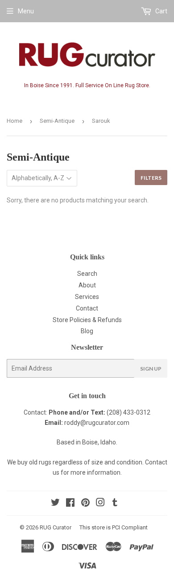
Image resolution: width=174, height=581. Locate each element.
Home (14, 120)
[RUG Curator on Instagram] (100, 503)
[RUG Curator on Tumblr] (115, 503)
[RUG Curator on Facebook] (70, 503)
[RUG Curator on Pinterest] (85, 503)
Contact (87, 308)
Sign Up (151, 368)
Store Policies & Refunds (87, 319)
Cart (160, 11)
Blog (87, 331)
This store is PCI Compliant (113, 527)
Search (87, 273)
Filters (151, 177)
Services (87, 296)
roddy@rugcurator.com (96, 422)
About (87, 285)
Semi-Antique (57, 120)
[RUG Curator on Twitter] (55, 503)
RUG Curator (55, 527)
